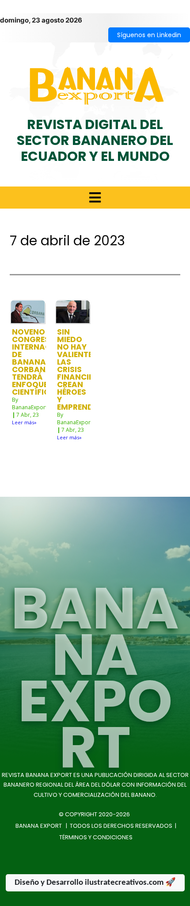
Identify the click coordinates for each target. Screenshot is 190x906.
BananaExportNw (33, 407)
